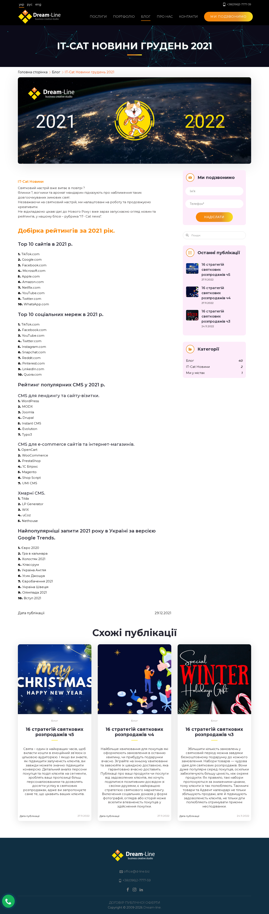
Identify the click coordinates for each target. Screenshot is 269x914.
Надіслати (214, 217)
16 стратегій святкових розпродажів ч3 (214, 732)
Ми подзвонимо (228, 17)
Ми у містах (195, 373)
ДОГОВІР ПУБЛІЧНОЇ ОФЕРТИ (134, 903)
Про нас (165, 17)
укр (21, 4)
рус (29, 4)
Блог (145, 17)
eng (38, 4)
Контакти (188, 17)
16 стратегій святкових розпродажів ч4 (134, 732)
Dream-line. (152, 907)
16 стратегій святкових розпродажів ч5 (54, 732)
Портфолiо (124, 17)
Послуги (98, 17)
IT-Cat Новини (31, 182)
